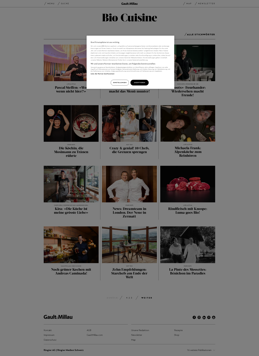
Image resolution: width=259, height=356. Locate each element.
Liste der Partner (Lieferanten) (102, 74)
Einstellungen (119, 82)
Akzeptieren (139, 82)
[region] (130, 62)
